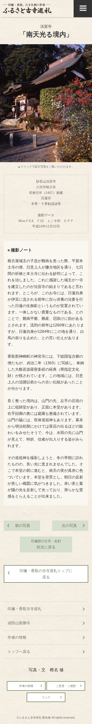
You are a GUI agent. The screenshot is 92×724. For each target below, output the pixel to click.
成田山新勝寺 (19, 623)
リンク (46, 697)
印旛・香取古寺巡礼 (25, 609)
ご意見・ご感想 (66, 686)
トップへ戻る (19, 652)
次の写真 (69, 526)
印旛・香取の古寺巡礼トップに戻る (46, 574)
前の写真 (22, 526)
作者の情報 (17, 637)
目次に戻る (46, 544)
